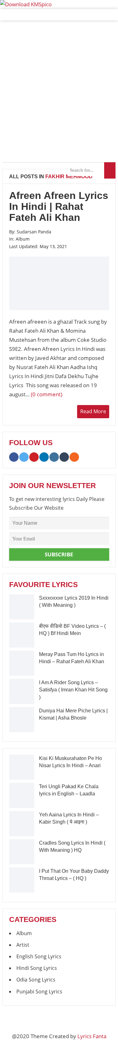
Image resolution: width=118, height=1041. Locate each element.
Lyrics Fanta (91, 1036)
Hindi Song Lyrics (36, 968)
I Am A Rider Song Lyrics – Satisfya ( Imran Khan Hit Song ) (73, 690)
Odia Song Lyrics (35, 979)
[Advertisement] (59, 97)
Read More (93, 411)
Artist (22, 944)
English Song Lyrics (38, 956)
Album (23, 239)
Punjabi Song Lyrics (39, 991)
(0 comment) (46, 394)
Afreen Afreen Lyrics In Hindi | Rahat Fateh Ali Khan (58, 206)
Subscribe (59, 554)
